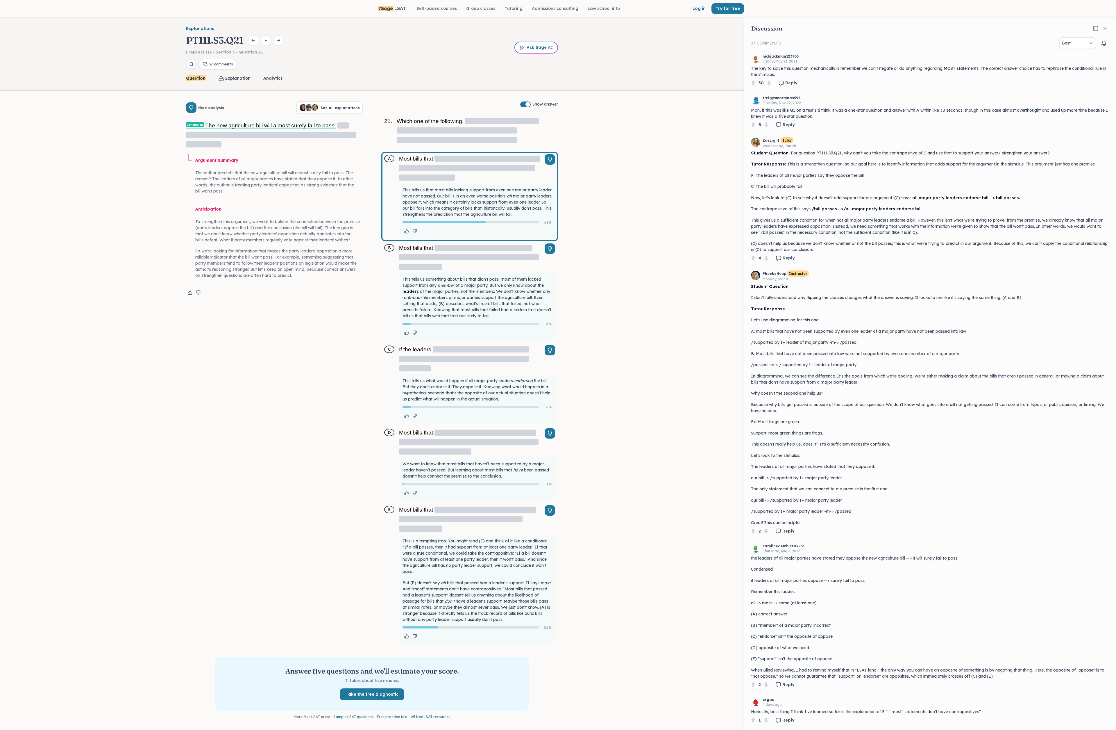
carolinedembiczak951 (784, 546)
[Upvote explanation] (190, 293)
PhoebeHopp (774, 273)
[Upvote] (753, 83)
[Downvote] (769, 83)
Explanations (200, 28)
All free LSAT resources (430, 717)
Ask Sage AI (540, 47)
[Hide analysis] (191, 107)
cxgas (768, 699)
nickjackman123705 (781, 56)
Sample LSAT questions (353, 717)
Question (195, 78)
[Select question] (266, 40)
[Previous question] (253, 40)
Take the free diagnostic (372, 694)
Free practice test (392, 717)
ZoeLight (771, 140)
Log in (699, 8)
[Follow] (1104, 43)
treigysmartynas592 (781, 98)
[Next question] (278, 40)
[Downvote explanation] (198, 293)
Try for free (728, 8)
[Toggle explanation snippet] (550, 159)
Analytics (272, 78)
